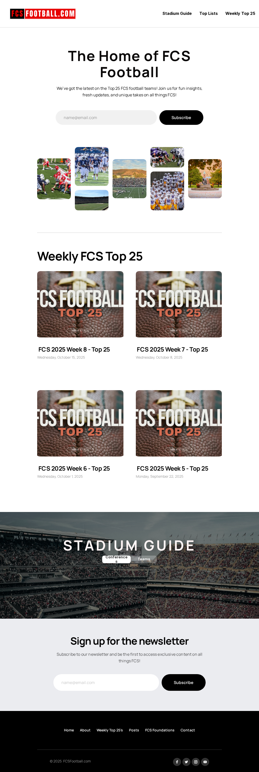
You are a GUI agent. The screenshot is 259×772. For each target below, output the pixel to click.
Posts (134, 730)
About (85, 730)
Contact (188, 730)
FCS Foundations (160, 730)
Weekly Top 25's (110, 730)
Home (69, 730)
